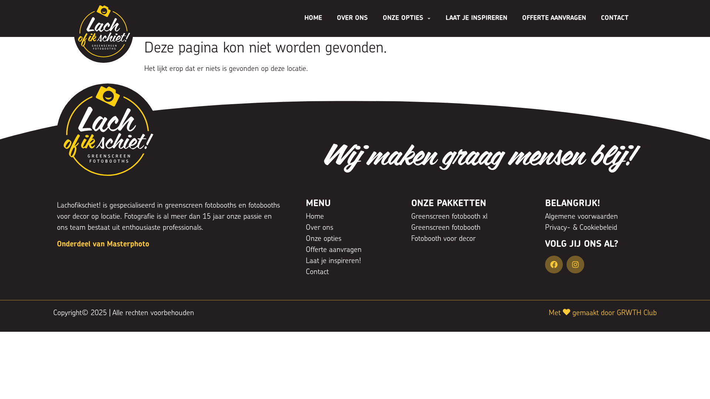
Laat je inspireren (476, 18)
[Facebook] (554, 264)
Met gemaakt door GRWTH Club (603, 313)
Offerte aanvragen (554, 18)
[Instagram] (575, 264)
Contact (615, 18)
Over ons (352, 18)
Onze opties (403, 18)
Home (313, 18)
